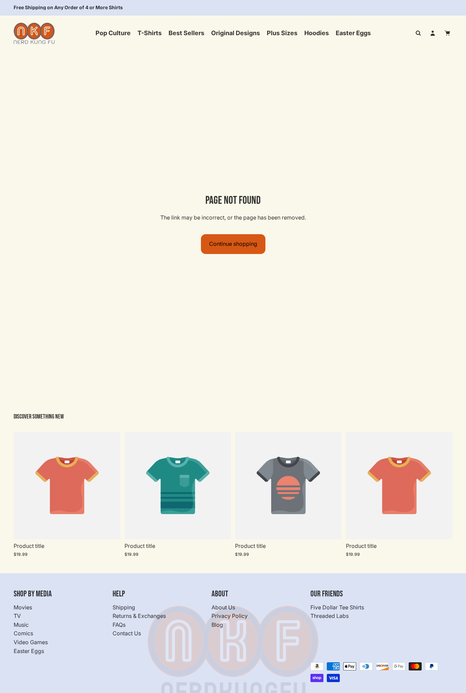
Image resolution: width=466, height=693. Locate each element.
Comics (23, 633)
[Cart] (447, 33)
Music (21, 624)
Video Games (31, 642)
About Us (223, 607)
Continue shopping (233, 243)
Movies (23, 607)
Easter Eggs (29, 651)
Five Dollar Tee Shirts (337, 607)
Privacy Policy (230, 616)
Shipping (124, 607)
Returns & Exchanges (139, 616)
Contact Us (127, 633)
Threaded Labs (329, 616)
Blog (217, 624)
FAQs (119, 624)
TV (17, 616)
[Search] (418, 33)
